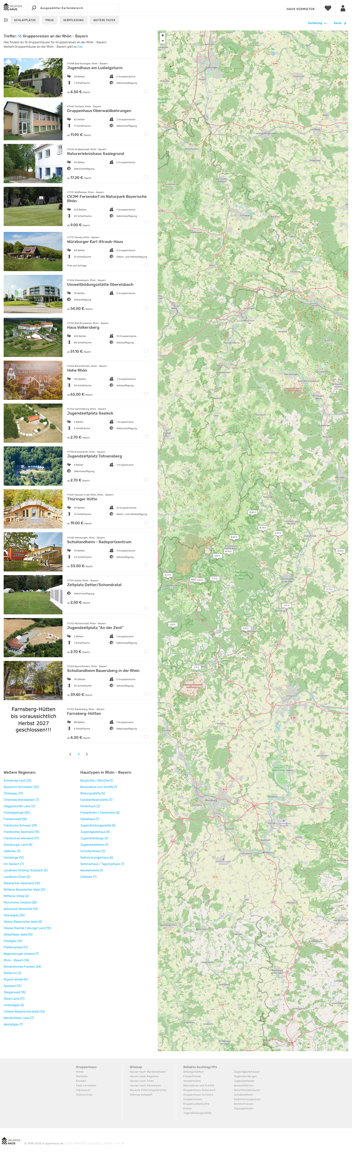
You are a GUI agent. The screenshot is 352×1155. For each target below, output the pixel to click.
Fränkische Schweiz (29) (20, 825)
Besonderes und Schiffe (198, 1085)
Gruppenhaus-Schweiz (198, 1094)
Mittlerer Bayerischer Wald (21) (24, 889)
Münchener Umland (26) (20, 902)
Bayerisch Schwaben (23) (21, 787)
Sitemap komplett (141, 1094)
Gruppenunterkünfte (196, 1104)
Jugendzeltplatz (244, 1081)
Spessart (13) (12, 986)
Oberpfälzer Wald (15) (18, 934)
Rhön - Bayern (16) (16, 960)
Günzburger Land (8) (18, 844)
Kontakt (81, 1081)
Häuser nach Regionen (144, 1076)
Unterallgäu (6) (14, 1005)
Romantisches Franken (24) (22, 966)
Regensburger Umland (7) (21, 954)
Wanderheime (192, 1081)
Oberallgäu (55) (14, 915)
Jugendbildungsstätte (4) (97, 825)
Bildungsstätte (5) (92, 793)
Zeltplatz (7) (88, 877)
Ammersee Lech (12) (17, 780)
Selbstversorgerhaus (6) (96, 857)
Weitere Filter (104, 20)
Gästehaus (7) (89, 819)
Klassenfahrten (244, 1085)
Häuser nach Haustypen (145, 1085)
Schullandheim (243, 1094)
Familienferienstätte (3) (96, 800)
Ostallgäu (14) (13, 941)
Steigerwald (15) (14, 992)
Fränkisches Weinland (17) (21, 838)
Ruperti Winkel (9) (15, 979)
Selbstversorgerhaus (247, 1099)
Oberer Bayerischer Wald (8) (23, 921)
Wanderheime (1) (91, 870)
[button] (244, 629)
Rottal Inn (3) (12, 973)
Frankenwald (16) (15, 819)
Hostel (187, 1108)
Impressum (83, 1090)
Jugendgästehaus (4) (95, 832)
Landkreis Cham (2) (17, 877)
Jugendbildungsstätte (197, 1113)
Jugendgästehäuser (247, 1071)
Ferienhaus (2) (90, 806)
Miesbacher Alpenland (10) (22, 883)
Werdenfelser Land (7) (19, 1018)
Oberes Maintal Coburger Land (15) (27, 928)
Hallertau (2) (12, 851)
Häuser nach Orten (142, 1081)
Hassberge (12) (14, 857)
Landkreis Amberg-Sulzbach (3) (25, 870)
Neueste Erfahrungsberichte (148, 1090)
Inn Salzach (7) (14, 864)
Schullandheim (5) (92, 851)
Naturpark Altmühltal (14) (21, 909)
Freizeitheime (192, 1076)
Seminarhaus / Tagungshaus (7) (102, 864)
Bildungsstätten (193, 1071)
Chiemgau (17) (13, 793)
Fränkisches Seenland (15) (21, 832)
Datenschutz (84, 1094)
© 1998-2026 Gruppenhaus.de (74, 1143)
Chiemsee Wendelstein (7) (21, 800)
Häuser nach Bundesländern (148, 1071)
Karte (338, 23)
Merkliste (82, 1076)
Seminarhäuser (244, 1104)
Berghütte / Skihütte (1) (96, 780)
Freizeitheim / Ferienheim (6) (100, 812)
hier (79, 46)
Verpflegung (73, 20)
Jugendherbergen (245, 1076)
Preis (49, 20)
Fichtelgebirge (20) (17, 812)
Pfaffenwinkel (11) (15, 947)
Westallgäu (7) (13, 1024)
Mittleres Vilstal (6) (16, 896)
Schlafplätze (25, 20)
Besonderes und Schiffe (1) (98, 787)
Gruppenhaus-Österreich (199, 1090)
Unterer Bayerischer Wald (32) (24, 1011)
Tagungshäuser (244, 1108)
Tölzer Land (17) (14, 998)
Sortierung (315, 23)
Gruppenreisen (192, 1099)
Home (80, 1071)
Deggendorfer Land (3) (19, 806)
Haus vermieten (301, 9)
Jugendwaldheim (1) (94, 844)
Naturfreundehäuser (247, 1090)
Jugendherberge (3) (94, 838)
